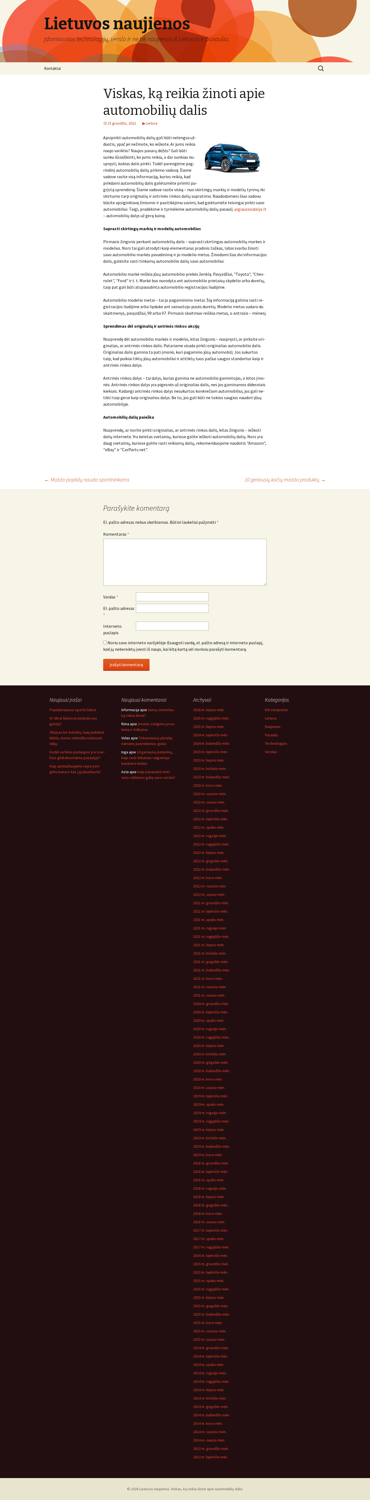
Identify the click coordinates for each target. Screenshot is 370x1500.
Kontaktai (52, 68)
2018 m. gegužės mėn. (210, 1205)
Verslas (271, 751)
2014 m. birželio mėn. (209, 1398)
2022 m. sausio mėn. (209, 894)
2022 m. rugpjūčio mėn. (211, 844)
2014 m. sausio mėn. (209, 1440)
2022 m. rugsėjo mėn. (210, 835)
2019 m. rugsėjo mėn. (210, 1112)
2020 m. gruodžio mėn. (211, 1003)
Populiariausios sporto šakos (73, 709)
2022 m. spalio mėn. (208, 827)
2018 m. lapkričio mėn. (210, 1171)
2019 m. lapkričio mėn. (210, 1096)
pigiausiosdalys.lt (250, 209)
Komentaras (116, 534)
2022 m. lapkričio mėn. (210, 818)
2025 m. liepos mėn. (209, 726)
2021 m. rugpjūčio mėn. (211, 936)
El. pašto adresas (118, 611)
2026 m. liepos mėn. (209, 709)
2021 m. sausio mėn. (209, 995)
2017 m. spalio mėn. (208, 1238)
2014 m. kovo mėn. (208, 1423)
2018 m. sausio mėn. (209, 1221)
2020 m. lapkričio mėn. (210, 1012)
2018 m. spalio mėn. (208, 1179)
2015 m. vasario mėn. (209, 1331)
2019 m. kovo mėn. (208, 1154)
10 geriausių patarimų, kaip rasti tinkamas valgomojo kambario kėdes (147, 758)
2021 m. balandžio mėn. (211, 970)
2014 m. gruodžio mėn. (211, 1347)
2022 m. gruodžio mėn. (211, 810)
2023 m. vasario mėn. (209, 793)
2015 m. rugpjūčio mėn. (211, 1289)
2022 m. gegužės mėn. (210, 860)
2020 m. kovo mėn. (208, 1079)
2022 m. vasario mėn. (209, 886)
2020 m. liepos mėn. (209, 1045)
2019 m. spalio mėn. (208, 1104)
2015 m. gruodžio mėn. (211, 1263)
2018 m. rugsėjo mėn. (210, 1188)
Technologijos (276, 743)
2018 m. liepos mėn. (209, 1196)
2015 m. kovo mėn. (208, 1322)
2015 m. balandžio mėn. (211, 1314)
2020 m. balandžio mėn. (211, 1070)
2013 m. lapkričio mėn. (210, 1457)
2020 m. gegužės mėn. (210, 1062)
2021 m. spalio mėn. (208, 919)
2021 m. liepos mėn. (209, 944)
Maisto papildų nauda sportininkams (86, 479)
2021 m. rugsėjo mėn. (210, 928)
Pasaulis (271, 735)
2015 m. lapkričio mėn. (210, 1272)
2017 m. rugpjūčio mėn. (211, 1247)
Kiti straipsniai (276, 709)
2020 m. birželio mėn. (209, 1054)
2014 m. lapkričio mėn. (210, 1356)
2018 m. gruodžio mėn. (211, 1163)
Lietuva (151, 123)
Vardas (110, 597)
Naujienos (273, 726)
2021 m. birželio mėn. (209, 953)
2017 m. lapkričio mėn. (210, 1230)
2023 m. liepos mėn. (209, 760)
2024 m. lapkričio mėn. (210, 735)
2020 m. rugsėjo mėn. (210, 1028)
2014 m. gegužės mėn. (210, 1406)
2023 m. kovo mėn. (208, 785)
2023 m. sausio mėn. (209, 802)
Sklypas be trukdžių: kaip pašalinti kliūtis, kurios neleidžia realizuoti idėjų (77, 738)
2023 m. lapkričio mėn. (210, 751)
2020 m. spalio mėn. (208, 1020)
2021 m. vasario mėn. (209, 986)
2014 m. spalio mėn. (208, 1364)
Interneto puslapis (112, 629)
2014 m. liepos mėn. (209, 1389)
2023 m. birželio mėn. (209, 768)
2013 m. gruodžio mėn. (211, 1448)
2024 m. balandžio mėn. (211, 743)
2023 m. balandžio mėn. (211, 777)
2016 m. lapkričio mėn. (210, 1255)
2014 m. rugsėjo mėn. (210, 1373)
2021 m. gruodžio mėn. (211, 902)
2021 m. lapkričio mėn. (210, 911)
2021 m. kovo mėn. (208, 978)
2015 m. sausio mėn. (209, 1339)
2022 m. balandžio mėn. (211, 869)
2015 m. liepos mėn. (209, 1297)
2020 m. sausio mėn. (209, 1087)
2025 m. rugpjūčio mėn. (211, 718)
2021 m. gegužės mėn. (210, 961)
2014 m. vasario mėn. (209, 1431)
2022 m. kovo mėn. (208, 877)
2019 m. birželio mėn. (209, 1137)
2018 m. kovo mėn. (208, 1213)
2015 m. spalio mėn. (208, 1280)
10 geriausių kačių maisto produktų (285, 479)
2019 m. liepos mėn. (209, 1129)
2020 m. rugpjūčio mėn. (211, 1037)
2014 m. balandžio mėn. (211, 1415)
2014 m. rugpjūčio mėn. (211, 1381)
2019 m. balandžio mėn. (211, 1146)
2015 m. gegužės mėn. (210, 1305)
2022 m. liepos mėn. (209, 852)
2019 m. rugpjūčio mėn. (211, 1121)
